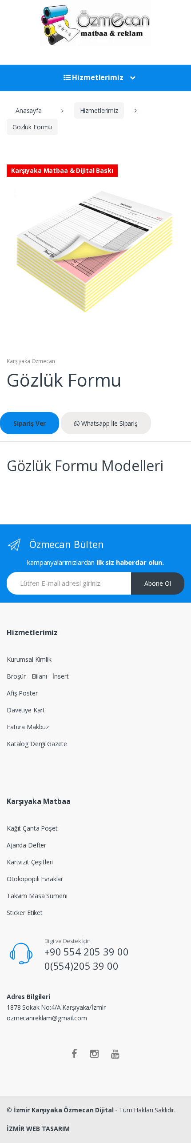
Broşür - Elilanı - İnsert (38, 676)
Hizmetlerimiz (97, 77)
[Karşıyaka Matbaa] (95, 23)
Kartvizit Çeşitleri (30, 862)
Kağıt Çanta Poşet (32, 828)
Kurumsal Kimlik (29, 659)
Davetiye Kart (26, 710)
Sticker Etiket (25, 912)
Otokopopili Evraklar (35, 879)
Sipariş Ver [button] (29, 423)
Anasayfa (29, 110)
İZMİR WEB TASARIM (38, 1128)
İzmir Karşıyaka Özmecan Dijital (64, 1110)
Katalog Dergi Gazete (37, 743)
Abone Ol (157, 583)
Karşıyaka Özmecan (31, 361)
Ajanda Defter (26, 845)
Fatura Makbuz (28, 727)
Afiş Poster (22, 693)
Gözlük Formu (32, 127)
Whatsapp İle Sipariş (109, 423)
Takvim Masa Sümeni (37, 895)
